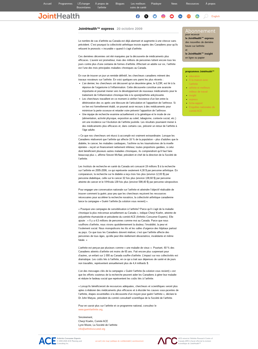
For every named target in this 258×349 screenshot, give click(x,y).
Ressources (192, 3)
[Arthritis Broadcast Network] (197, 18)
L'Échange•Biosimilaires (84, 5)
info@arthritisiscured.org (91, 328)
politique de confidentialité (121, 341)
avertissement (138, 341)
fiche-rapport (196, 103)
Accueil (47, 3)
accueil (98, 341)
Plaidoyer (156, 3)
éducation (194, 76)
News (174, 3)
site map (105, 341)
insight (192, 95)
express (193, 99)
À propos (211, 3)
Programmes (66, 3)
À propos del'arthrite (101, 5)
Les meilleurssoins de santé (138, 5)
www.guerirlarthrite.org (90, 309)
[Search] (206, 18)
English (216, 16)
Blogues (120, 3)
